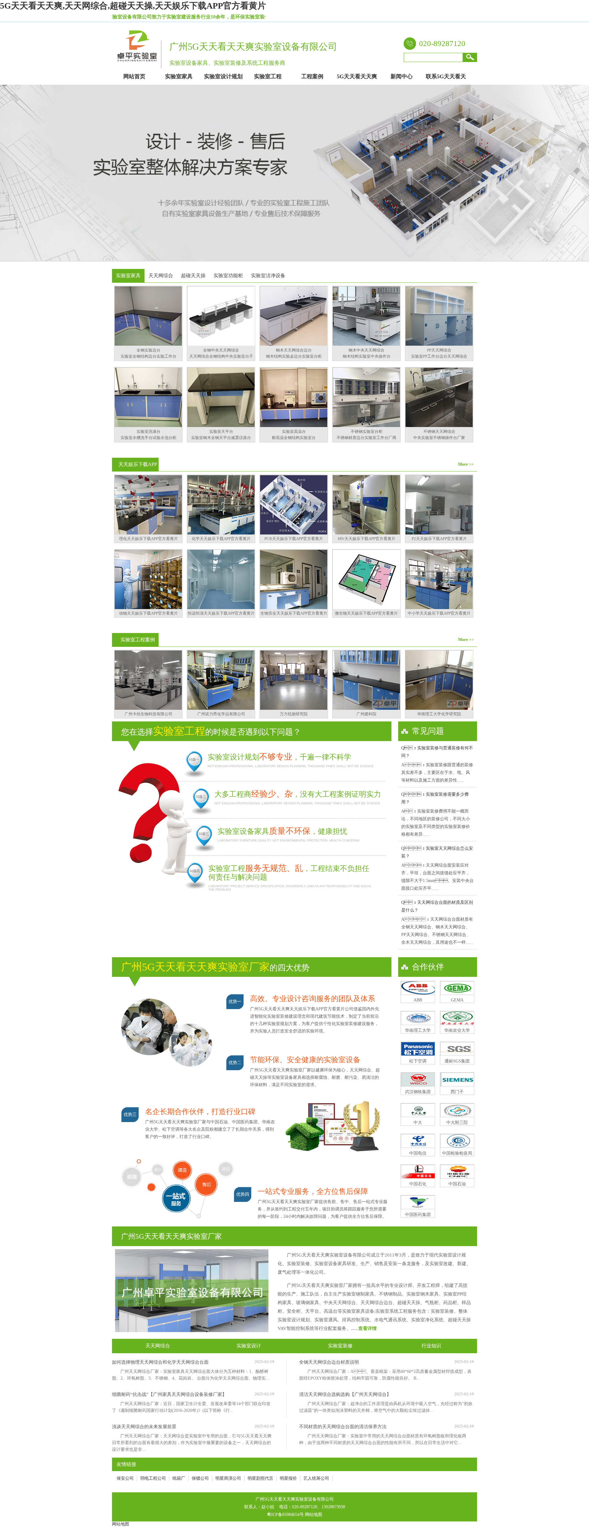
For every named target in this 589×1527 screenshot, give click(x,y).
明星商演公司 (228, 1478)
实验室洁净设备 (268, 275)
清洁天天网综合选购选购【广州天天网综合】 (345, 1394)
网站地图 (313, 1514)
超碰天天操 (193, 275)
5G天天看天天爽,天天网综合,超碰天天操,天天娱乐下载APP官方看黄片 (133, 5)
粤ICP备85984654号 (285, 1514)
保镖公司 (200, 1478)
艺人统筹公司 (316, 1478)
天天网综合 (160, 275)
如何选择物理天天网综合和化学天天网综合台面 (160, 1362)
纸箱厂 (178, 1478)
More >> (466, 464)
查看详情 (367, 1328)
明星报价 (288, 1478)
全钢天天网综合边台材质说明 (329, 1362)
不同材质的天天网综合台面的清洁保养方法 (343, 1426)
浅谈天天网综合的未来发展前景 (144, 1426)
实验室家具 (128, 275)
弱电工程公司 (153, 1478)
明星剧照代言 (260, 1478)
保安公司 (125, 1478)
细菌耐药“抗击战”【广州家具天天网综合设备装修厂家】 (169, 1394)
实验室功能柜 (228, 275)
